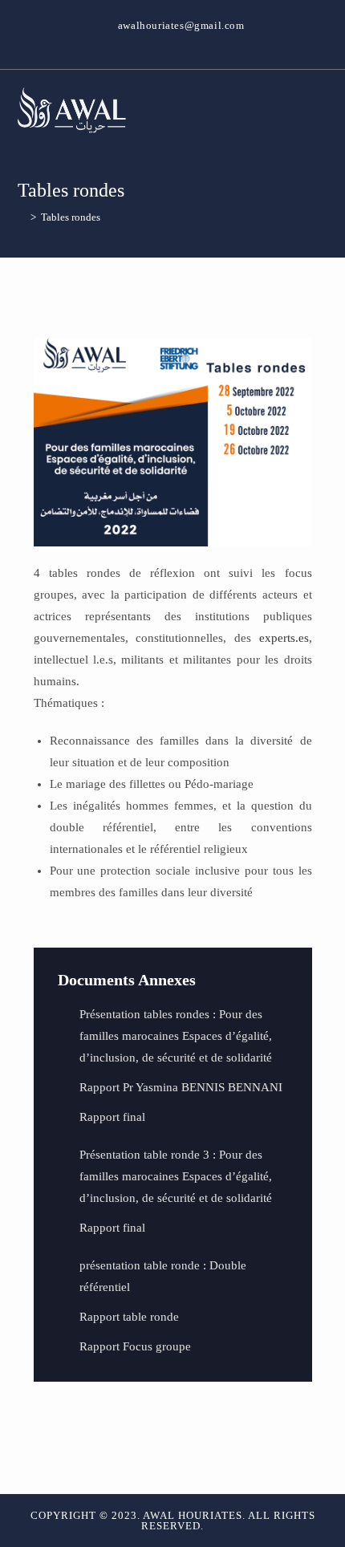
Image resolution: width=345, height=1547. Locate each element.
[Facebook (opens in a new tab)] (173, 42)
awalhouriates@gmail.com (181, 25)
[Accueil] (22, 217)
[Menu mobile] (322, 110)
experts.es (284, 637)
